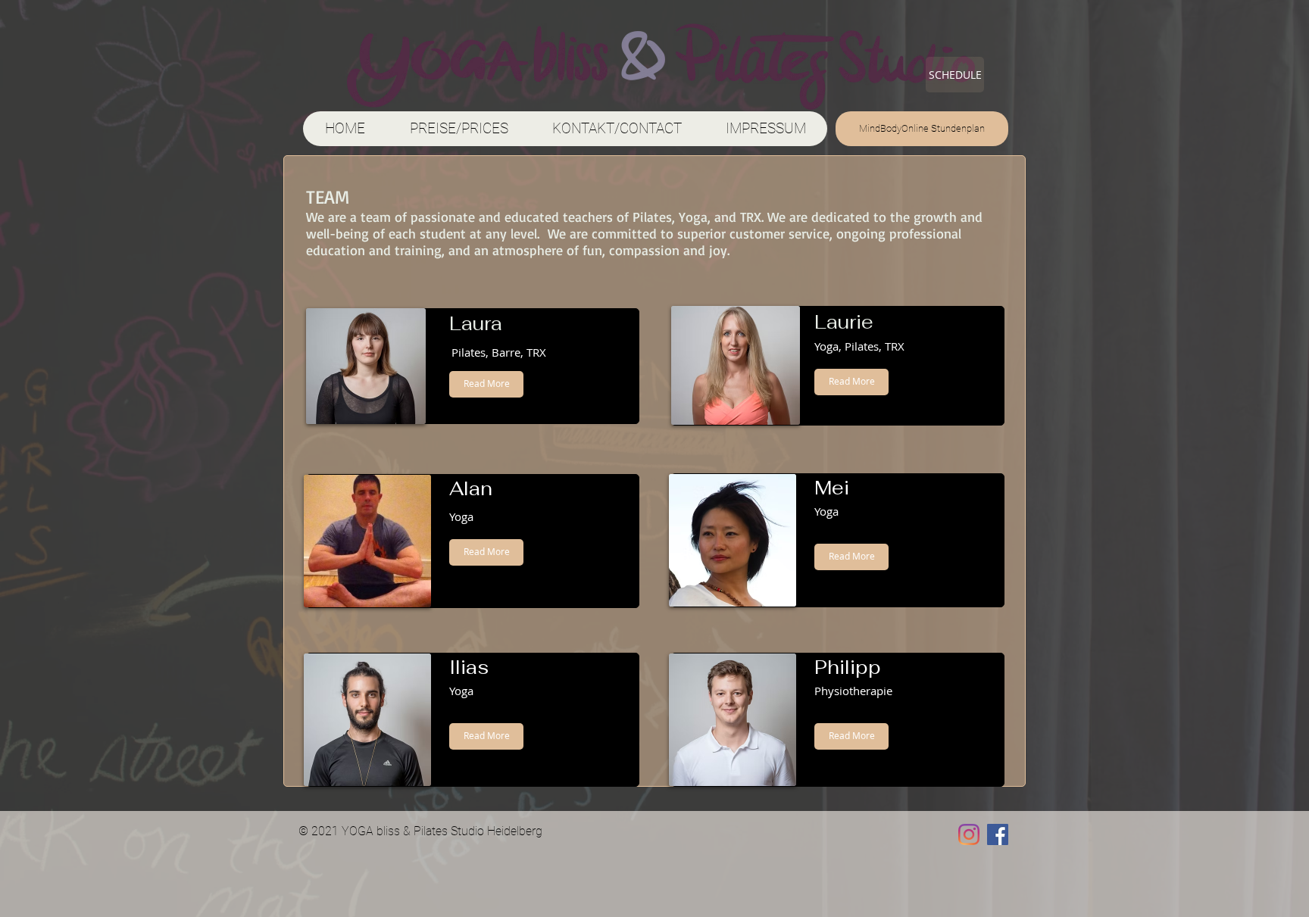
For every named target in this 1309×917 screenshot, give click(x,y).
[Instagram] (968, 834)
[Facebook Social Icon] (997, 834)
